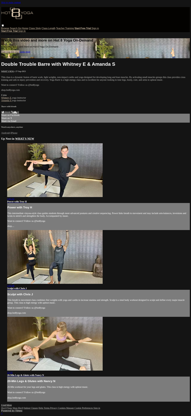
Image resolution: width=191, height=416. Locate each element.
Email (16, 112)
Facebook (6, 112)
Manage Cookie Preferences (79, 408)
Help (41, 408)
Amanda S (6, 100)
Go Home (23, 28)
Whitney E (6, 97)
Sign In (22, 31)
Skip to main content (11, 2)
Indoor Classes (31, 408)
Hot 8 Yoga (6, 408)
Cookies (62, 408)
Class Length (48, 28)
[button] (3, 25)
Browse (5, 28)
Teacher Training (65, 28)
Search (14, 28)
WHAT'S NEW (7, 71)
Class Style (35, 28)
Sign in (95, 28)
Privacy (54, 408)
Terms (47, 408)
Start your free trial (10, 51)
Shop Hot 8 (18, 408)
